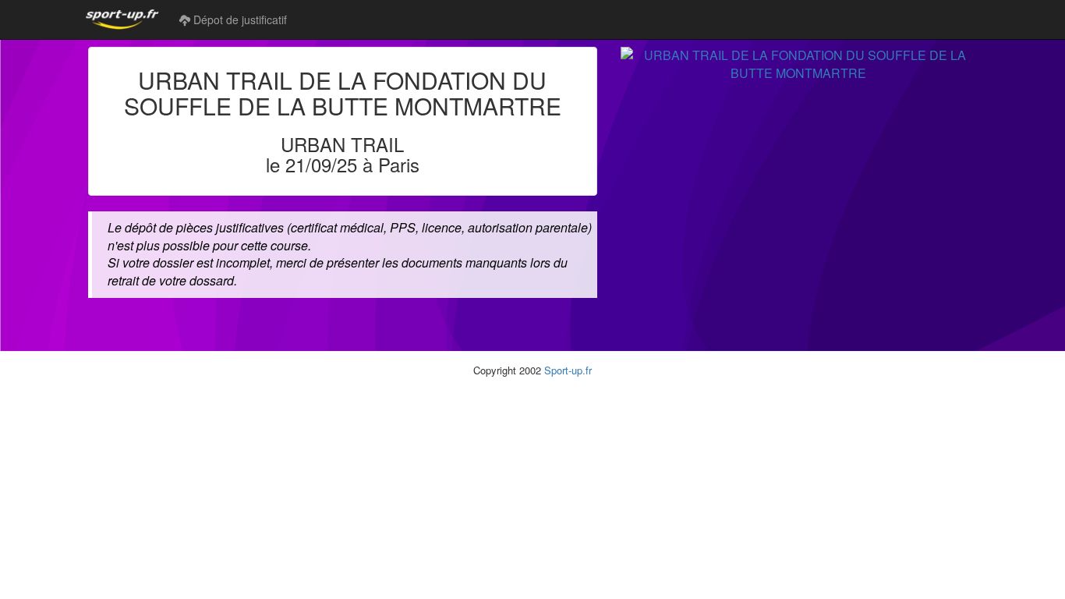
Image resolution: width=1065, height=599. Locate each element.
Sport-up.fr (568, 370)
